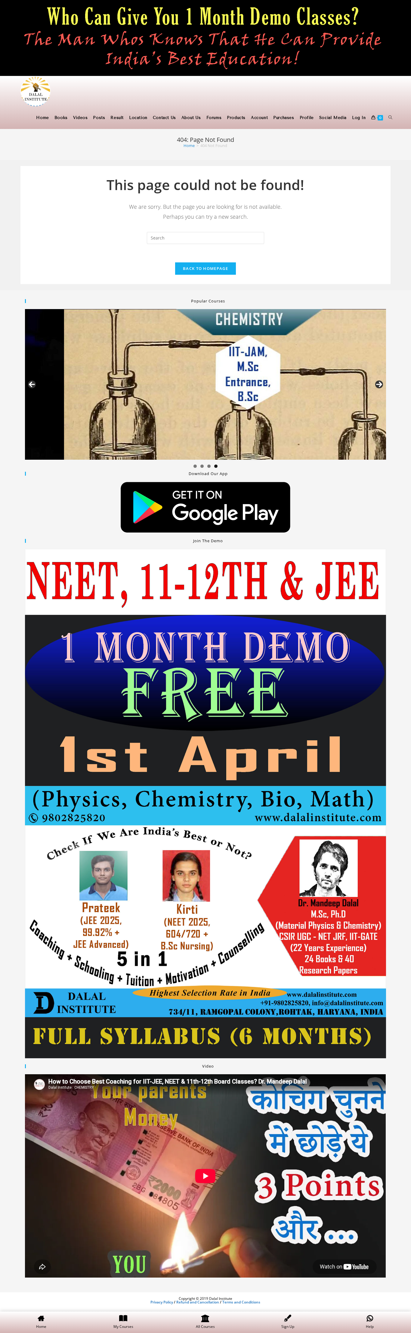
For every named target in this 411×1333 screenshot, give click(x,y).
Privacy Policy (161, 1302)
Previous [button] (32, 384)
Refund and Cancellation (197, 1302)
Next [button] (379, 384)
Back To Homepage (205, 268)
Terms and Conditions (241, 1302)
